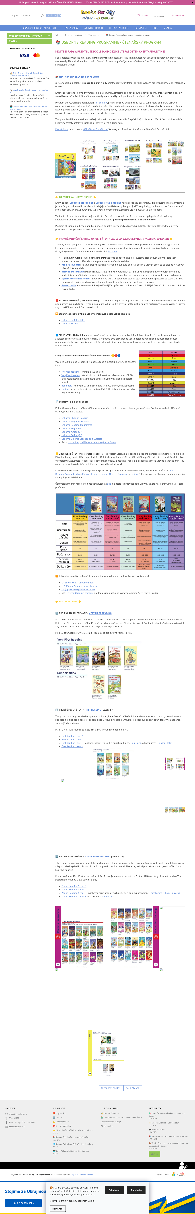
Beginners (67, 385)
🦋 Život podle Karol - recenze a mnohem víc (29, 91)
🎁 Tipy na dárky (59, 1113)
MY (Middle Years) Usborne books (79, 585)
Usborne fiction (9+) (72, 435)
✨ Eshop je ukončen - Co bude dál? (164, 1122)
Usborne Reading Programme (77, 424)
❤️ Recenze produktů (62, 1126)
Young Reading (73, 473)
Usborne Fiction (70, 323)
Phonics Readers (70, 371)
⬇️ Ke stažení (58, 1117)
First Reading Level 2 (72, 739)
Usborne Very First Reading (75, 421)
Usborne (112, 251)
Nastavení (57, 1208)
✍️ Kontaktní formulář (110, 1113)
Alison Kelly (101, 102)
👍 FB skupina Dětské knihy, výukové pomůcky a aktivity (73, 1131)
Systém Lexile (69, 285)
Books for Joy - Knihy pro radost (22, 1122)
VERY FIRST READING (100, 613)
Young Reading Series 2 (74, 889)
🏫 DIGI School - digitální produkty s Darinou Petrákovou (27, 74)
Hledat (42, 15)
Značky (13, 41)
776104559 (14, 1118)
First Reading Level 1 (72, 735)
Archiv (154, 1154)
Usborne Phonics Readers (75, 417)
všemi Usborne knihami (80, 592)
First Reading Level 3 (72, 742)
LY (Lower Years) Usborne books (78, 582)
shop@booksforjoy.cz (18, 1114)
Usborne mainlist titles (73, 320)
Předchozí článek (110, 1088)
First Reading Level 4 (72, 746)
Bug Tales (136, 742)
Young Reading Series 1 (74, 886)
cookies (75, 1187)
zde (109, 483)
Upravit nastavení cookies (82, 1174)
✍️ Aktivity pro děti (61, 1121)
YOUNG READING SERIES (97, 856)
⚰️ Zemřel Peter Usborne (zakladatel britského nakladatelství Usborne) (168, 1144)
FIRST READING (93, 709)
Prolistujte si (61, 129)
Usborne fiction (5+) (72, 431)
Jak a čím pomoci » (23, 1203)
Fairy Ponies (156, 892)
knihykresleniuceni (17, 1126)
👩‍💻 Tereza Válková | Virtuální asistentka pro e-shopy (28, 108)
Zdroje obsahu (107, 1126)
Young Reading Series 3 (74, 892)
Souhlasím (136, 1190)
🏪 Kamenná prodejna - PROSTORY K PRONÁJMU (121, 1117)
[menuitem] (40, 28)
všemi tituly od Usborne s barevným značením (92, 442)
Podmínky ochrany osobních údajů (76, 1200)
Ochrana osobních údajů (111, 1121)
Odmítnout (114, 1190)
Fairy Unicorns (172, 892)
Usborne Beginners (71, 428)
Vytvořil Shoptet (163, 1174)
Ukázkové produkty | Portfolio (25, 35)
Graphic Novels (109, 473)
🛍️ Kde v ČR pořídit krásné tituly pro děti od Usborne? (167, 1114)
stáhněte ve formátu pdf (95, 129)
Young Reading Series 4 (74, 896)
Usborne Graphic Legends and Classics (82, 438)
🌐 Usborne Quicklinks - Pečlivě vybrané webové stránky (73, 1145)
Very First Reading (71, 375)
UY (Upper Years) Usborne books (78, 589)
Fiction (65, 389)
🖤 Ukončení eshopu (157, 1129)
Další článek (133, 1088)
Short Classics (109, 896)
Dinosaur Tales (164, 742)
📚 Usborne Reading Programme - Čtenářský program (71, 1138)
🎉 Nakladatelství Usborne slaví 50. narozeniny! (168, 1136)
